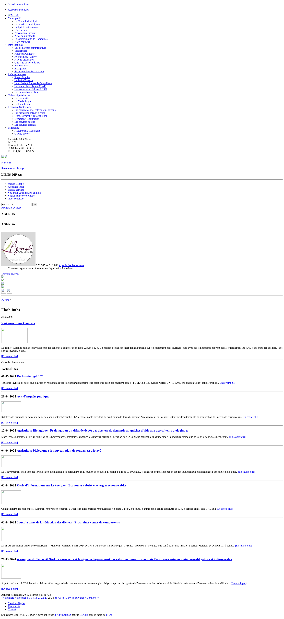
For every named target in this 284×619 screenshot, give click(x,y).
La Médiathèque (22, 101)
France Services (22, 65)
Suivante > (80, 597)
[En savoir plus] (9, 356)
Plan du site (14, 606)
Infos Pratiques (15, 44)
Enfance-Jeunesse (17, 74)
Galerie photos (22, 133)
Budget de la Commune (26, 27)
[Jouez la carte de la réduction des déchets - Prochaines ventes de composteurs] (11, 540)
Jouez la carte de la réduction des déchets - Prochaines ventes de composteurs (68, 522)
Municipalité (14, 18)
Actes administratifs (24, 36)
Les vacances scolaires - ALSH (30, 89)
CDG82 (84, 614)
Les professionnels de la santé (29, 112)
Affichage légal (16, 186)
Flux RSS (6, 162)
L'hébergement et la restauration (30, 115)
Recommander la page (12, 168)
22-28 (44, 597)
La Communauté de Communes (30, 38)
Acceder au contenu (18, 4)
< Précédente (21, 597)
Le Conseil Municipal (25, 21)
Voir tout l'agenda (10, 273)
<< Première (7, 597)
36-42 (58, 597)
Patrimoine (13, 127)
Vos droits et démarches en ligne (24, 192)
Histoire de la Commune (27, 130)
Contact (12, 609)
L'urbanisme (20, 30)
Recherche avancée (11, 207)
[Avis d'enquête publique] (11, 411)
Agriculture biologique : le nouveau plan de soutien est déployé (59, 450)
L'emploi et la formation (26, 118)
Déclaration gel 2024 (31, 376)
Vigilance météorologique (21, 195)
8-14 (31, 597)
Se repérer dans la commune (29, 71)
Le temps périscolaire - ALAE (30, 86)
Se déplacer (20, 68)
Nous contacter (22, 41)
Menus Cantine (16, 183)
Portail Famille (22, 77)
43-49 (64, 597)
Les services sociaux (25, 124)
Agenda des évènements (71, 265)
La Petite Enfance (23, 80)
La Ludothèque (22, 104)
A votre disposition (24, 59)
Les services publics (24, 121)
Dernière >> (93, 597)
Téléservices (20, 50)
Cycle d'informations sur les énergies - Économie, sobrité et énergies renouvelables (71, 485)
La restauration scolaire (26, 92)
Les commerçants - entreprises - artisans (35, 110)
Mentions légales (16, 603)
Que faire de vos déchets (27, 62)
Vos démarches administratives (30, 47)
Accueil (5, 299)
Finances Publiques (24, 53)
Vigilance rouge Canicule (18, 323)
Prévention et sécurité (25, 33)
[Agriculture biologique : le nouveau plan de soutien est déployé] (11, 466)
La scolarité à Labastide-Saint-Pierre (33, 83)
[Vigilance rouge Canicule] (14, 342)
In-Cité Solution (62, 614)
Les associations (22, 98)
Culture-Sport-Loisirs (19, 95)
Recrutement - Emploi (25, 56)
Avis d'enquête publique (33, 396)
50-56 (71, 597)
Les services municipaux (27, 24)
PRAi (109, 614)
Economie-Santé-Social (20, 107)
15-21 (37, 597)
